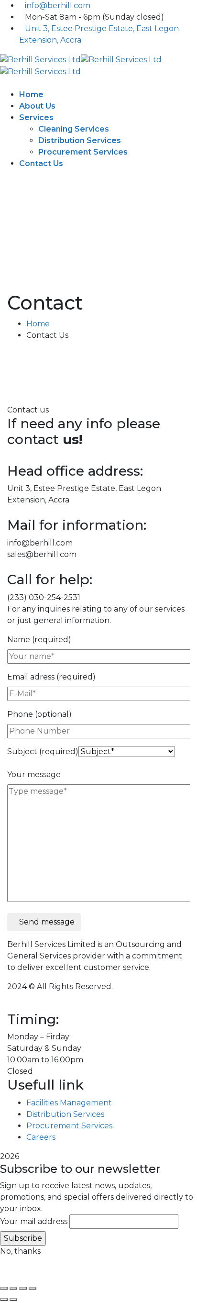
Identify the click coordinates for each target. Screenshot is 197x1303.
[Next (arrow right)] (13, 1299)
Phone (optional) (39, 714)
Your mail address (33, 1221)
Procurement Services (69, 1125)
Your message (34, 774)
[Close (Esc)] (32, 1288)
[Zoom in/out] (4, 1288)
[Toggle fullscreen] (13, 1288)
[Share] (23, 1288)
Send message (47, 921)
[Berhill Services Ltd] (40, 59)
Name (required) (39, 639)
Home (38, 323)
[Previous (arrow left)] (4, 1299)
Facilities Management (69, 1102)
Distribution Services (65, 1114)
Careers (40, 1137)
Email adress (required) (51, 676)
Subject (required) (42, 751)
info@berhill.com (57, 5)
